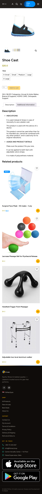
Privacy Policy (6, 429)
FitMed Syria (7, 392)
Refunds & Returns (8, 436)
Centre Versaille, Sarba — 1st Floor (16, 452)
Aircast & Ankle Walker (30, 94)
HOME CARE (22, 96)
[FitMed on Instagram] (9, 388)
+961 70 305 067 (10, 445)
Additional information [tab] (26, 105)
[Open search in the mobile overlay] (17, 4)
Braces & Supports (9, 96)
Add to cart (14, 88)
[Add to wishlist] (37, 168)
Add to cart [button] (38, 211)
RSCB (6, 490)
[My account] (12, 4)
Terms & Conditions (8, 426)
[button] (36, 51)
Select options (38, 261)
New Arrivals (6, 405)
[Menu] (38, 4)
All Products (6, 401)
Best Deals (5, 408)
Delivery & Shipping (8, 433)
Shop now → (28, 4)
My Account (6, 423)
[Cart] (21, 4)
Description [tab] (9, 105)
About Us (5, 411)
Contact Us (6, 420)
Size (4, 71)
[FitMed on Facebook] (4, 388)
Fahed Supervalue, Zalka (13, 455)
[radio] (6, 74)
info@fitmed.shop (11, 448)
